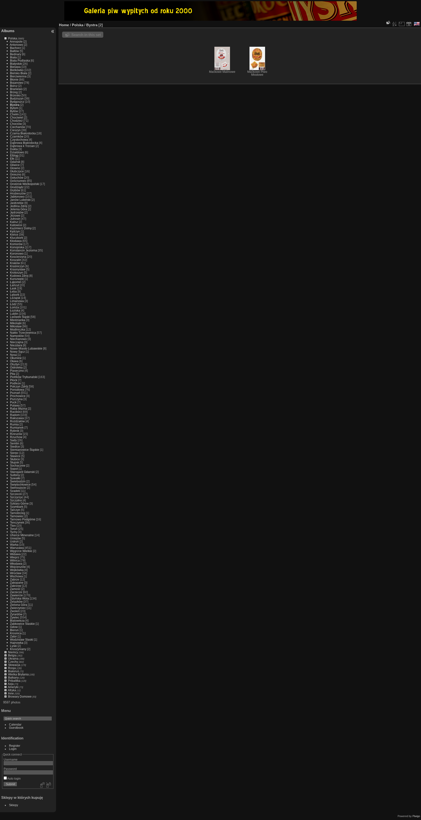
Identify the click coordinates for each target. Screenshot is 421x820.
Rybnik (14, 430)
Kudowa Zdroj (19, 275)
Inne (11, 693)
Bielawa (15, 66)
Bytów (14, 111)
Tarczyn (15, 509)
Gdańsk (15, 161)
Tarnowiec (17, 516)
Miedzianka (17, 320)
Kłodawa (16, 240)
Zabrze (14, 579)
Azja (11, 683)
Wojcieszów (18, 566)
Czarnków (16, 136)
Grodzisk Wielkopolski (24, 183)
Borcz (14, 85)
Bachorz (15, 47)
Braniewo (16, 89)
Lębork (14, 294)
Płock (13, 380)
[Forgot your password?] (48, 785)
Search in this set (86, 35)
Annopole (16, 41)
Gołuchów (16, 177)
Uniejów (15, 538)
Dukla (14, 149)
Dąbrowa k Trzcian (22, 145)
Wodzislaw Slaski (21, 639)
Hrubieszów (18, 193)
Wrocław (15, 573)
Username (11, 759)
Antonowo (16, 44)
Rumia (14, 424)
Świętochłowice (20, 484)
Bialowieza (17, 620)
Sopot (14, 468)
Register (14, 745)
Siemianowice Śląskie (24, 449)
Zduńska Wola (19, 598)
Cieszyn (15, 130)
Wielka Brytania (18, 674)
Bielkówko (17, 70)
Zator (13, 636)
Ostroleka (16, 367)
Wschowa (16, 576)
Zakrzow (15, 585)
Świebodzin (18, 481)
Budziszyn (17, 98)
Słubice (15, 459)
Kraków (15, 263)
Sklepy (13, 805)
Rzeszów (16, 433)
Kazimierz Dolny (21, 228)
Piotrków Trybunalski (24, 376)
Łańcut (14, 285)
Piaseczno (17, 370)
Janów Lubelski (20, 199)
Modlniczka (17, 329)
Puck (13, 402)
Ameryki (13, 687)
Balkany (13, 677)
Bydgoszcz (17, 101)
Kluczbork (16, 237)
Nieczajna (16, 342)
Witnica (15, 560)
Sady (13, 440)
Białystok (16, 63)
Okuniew (16, 357)
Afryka (12, 690)
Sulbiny (15, 475)
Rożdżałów (17, 421)
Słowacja (14, 664)
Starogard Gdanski (22, 471)
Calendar (15, 724)
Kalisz (14, 221)
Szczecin (16, 494)
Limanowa (17, 301)
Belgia (12, 655)
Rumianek (17, 427)
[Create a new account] (42, 785)
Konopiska (17, 247)
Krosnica (16, 633)
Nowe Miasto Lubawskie (26, 348)
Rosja (12, 668)
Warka (14, 544)
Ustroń (14, 541)
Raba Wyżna (18, 408)
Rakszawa (17, 418)
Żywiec (14, 617)
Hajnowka (16, 642)
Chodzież (16, 120)
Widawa (15, 554)
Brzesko (15, 95)
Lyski (13, 645)
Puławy (15, 405)
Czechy (13, 661)
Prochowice (18, 395)
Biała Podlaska (20, 60)
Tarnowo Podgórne (22, 519)
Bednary (15, 54)
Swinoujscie (18, 487)
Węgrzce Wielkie (21, 551)
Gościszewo (18, 180)
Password (10, 768)
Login (13, 748)
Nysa (13, 354)
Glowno (15, 168)
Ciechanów (17, 127)
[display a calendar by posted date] (409, 24)
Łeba (13, 291)
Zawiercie (16, 595)
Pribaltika (14, 680)
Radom (15, 414)
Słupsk (14, 462)
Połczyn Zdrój (19, 386)
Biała (13, 57)
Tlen (13, 525)
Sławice (15, 456)
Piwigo (416, 816)
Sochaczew (17, 465)
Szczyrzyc (16, 497)
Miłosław (16, 326)
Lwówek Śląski (20, 316)
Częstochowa (19, 139)
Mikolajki (16, 323)
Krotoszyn (16, 272)
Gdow (14, 626)
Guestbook (16, 727)
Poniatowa (17, 389)
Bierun (14, 630)
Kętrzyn (15, 231)
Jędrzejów (17, 212)
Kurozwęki (17, 278)
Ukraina (13, 658)
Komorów (16, 244)
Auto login (14, 778)
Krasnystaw (17, 269)
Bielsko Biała (18, 73)
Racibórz (16, 411)
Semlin (14, 443)
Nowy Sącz (17, 351)
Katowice (16, 225)
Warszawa (17, 547)
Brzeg (14, 92)
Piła (12, 373)
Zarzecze (16, 592)
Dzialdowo (17, 152)
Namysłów (17, 335)
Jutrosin (15, 218)
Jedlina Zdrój (18, 206)
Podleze (15, 383)
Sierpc (14, 452)
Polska (12, 38)
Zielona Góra (18, 604)
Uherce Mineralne (22, 535)
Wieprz (14, 557)
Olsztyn (15, 364)
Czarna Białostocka (23, 133)
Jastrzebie (17, 202)
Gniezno (15, 174)
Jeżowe (15, 215)
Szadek (15, 490)
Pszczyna (16, 399)
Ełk (12, 158)
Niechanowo (18, 339)
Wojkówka (17, 569)
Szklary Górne (19, 503)
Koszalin (15, 259)
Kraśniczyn (17, 266)
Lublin (14, 313)
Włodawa (16, 563)
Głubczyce (17, 171)
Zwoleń (15, 611)
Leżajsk (15, 297)
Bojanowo (16, 82)
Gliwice (15, 164)
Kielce (14, 234)
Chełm (14, 114)
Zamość (15, 588)
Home (64, 25)
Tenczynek (17, 522)
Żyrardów (16, 614)
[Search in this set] (388, 22)
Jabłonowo (17, 196)
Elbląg (14, 155)
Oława (14, 361)
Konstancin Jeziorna (23, 250)
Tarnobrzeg (17, 513)
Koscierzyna (18, 256)
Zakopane (16, 582)
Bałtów (14, 51)
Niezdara (16, 345)
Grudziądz (17, 187)
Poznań (15, 392)
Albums (7, 31)
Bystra (14, 104)
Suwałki (15, 478)
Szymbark (16, 506)
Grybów (15, 190)
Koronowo (17, 253)
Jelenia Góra (18, 209)
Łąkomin (15, 282)
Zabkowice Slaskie (22, 623)
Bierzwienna (18, 76)
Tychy (14, 532)
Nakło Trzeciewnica (23, 332)
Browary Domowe (20, 696)
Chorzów (16, 123)
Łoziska (15, 310)
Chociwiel (16, 117)
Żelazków (16, 601)
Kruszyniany (18, 649)
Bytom (14, 108)
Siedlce (15, 446)
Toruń (14, 528)
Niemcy (13, 652)
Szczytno (16, 500)
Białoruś (13, 671)
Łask (13, 288)
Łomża (14, 307)
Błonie (14, 79)
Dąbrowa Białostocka (24, 142)
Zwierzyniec (18, 607)
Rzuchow (16, 437)
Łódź (13, 304)
